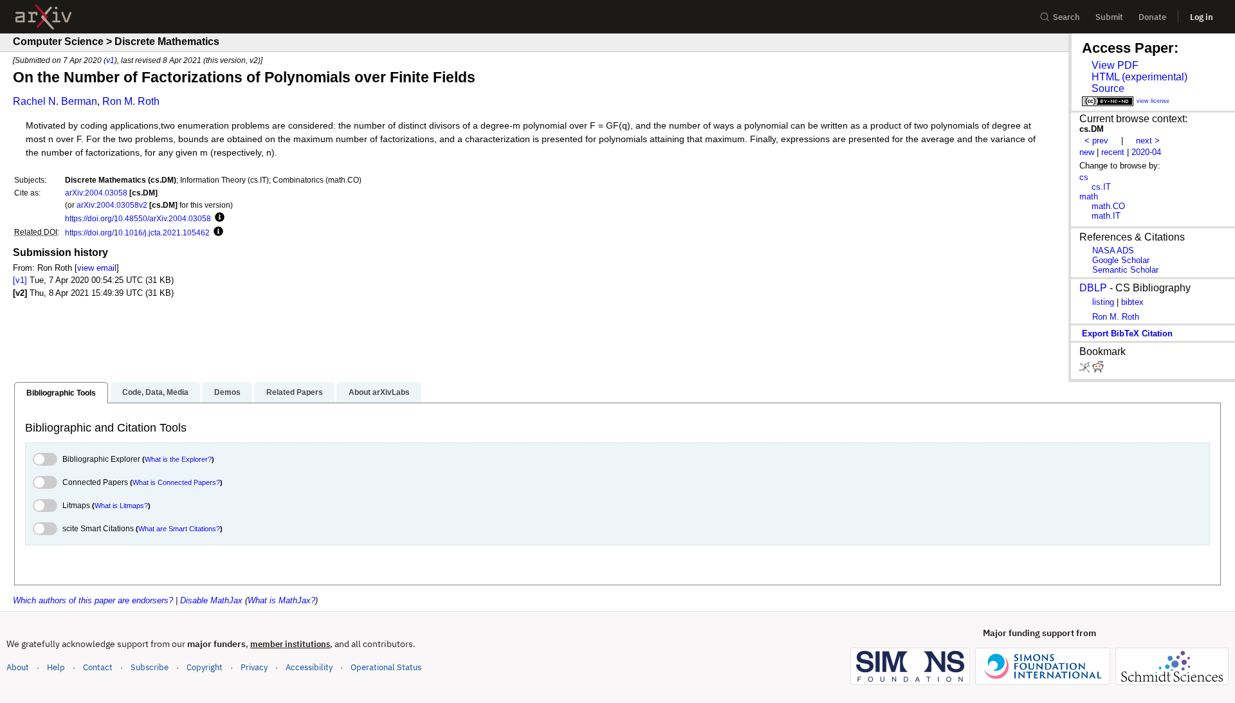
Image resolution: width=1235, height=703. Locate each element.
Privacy (254, 667)
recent (1112, 152)
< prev (1096, 140)
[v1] (20, 280)
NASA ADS (1113, 250)
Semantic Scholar (1125, 270)
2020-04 (1146, 152)
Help (56, 667)
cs (1083, 177)
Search (1066, 17)
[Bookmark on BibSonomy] (1085, 369)
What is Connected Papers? (176, 482)
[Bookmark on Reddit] (1098, 369)
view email (96, 268)
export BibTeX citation (1127, 333)
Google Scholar (1120, 260)
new (1086, 152)
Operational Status (386, 667)
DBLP (1093, 287)
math (1088, 196)
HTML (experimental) (1139, 76)
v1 (110, 60)
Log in (1201, 17)
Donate (1152, 17)
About (17, 667)
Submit (1109, 17)
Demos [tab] (227, 392)
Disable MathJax (211, 600)
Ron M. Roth (131, 101)
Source (1108, 88)
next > (1148, 140)
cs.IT (1101, 187)
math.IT (1106, 216)
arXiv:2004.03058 (96, 192)
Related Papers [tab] (294, 392)
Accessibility (309, 667)
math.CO (1108, 206)
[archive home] (43, 17)
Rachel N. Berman (55, 101)
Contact (98, 667)
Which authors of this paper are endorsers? (93, 600)
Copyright (205, 667)
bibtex (1132, 302)
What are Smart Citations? (179, 529)
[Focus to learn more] (217, 218)
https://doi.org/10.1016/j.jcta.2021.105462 (137, 232)
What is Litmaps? (121, 505)
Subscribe (150, 667)
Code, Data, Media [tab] (155, 392)
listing (1103, 302)
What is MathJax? (281, 600)
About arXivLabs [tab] (379, 392)
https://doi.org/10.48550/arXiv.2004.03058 (138, 218)
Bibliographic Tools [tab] (61, 392)
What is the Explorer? (178, 459)
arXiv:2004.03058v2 (112, 205)
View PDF (1115, 65)
